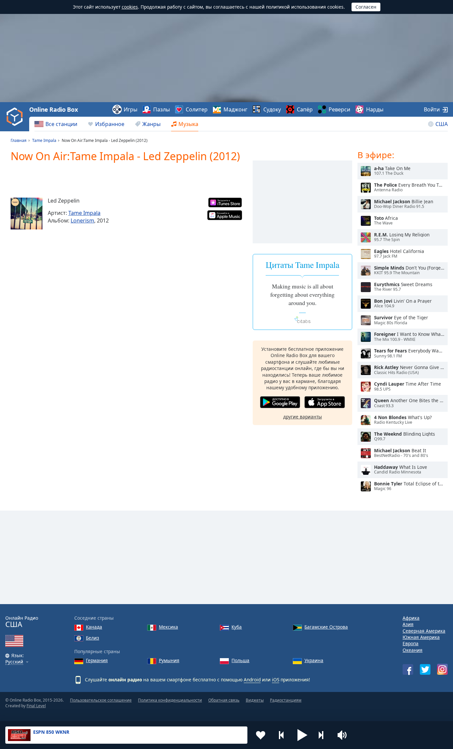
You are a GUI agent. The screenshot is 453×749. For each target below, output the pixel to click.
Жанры (151, 124)
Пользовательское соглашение (101, 700)
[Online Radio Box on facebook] (408, 669)
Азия (408, 624)
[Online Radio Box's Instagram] (442, 669)
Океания (412, 650)
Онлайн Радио (21, 622)
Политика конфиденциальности (170, 700)
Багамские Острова (326, 627)
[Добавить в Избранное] (261, 735)
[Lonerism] (26, 213)
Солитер (197, 109)
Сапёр (305, 109)
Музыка (188, 124)
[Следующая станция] (323, 735)
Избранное (109, 124)
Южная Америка (421, 637)
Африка (411, 618)
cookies (130, 7)
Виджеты (255, 700)
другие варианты (302, 416)
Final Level (36, 706)
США (441, 124)
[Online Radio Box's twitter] (425, 669)
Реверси (339, 109)
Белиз (92, 638)
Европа (411, 643)
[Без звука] (344, 735)
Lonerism (82, 220)
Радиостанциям (285, 700)
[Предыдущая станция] (282, 735)
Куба (236, 627)
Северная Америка (424, 631)
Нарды (374, 109)
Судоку (272, 109)
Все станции (61, 124)
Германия (97, 660)
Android (252, 679)
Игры (130, 109)
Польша (240, 660)
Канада (94, 627)
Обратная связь (223, 700)
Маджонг (235, 109)
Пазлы (161, 109)
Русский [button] (14, 662)
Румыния (169, 660)
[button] (302, 735)
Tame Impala (84, 213)
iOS (275, 679)
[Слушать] (366, 171)
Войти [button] (432, 109)
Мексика (168, 627)
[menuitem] (55, 124)
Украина (313, 660)
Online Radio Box (53, 109)
